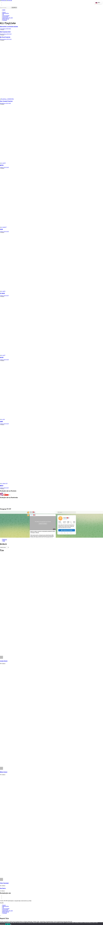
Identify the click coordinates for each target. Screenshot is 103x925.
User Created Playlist (6, 101)
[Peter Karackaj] (1, 880)
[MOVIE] (3, 163)
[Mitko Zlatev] (1, 769)
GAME (1, 421)
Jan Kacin (3, 888)
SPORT (1, 357)
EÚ (3, 14)
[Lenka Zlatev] (1, 658)
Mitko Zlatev (3, 772)
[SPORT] (2, 355)
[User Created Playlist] (7, 99)
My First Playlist (5, 37)
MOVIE (1, 165)
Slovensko (5, 16)
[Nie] (10, 924)
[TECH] (3, 227)
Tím (3, 541)
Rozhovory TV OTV (7, 18)
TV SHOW (2, 293)
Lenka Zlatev (4, 661)
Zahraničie (5, 13)
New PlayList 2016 (5, 32)
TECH (1, 229)
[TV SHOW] (2, 291)
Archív (4, 539)
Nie (9, 924)
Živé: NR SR (5, 19)
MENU (3, 10)
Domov (4, 12)
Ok (6, 924)
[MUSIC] (3, 483)
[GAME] (2, 419)
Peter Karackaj (4, 883)
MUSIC (1, 485)
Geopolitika (5, 15)
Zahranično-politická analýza (9, 26)
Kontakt (4, 20)
